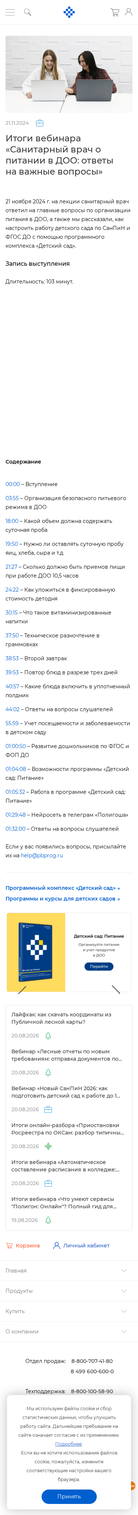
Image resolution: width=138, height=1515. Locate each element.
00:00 (13, 484)
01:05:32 (15, 792)
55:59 (12, 723)
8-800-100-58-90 (92, 1391)
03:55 (12, 498)
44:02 (13, 709)
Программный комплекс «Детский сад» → (63, 888)
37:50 (12, 635)
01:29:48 (16, 815)
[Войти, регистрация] (128, 12)
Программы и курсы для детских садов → (63, 898)
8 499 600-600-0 (92, 1371)
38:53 (12, 658)
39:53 (12, 672)
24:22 (12, 589)
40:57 (12, 686)
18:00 (12, 521)
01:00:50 (16, 746)
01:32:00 (15, 829)
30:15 (12, 612)
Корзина (28, 1245)
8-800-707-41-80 (92, 1361)
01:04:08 (16, 769)
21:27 (11, 567)
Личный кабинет (86, 1245)
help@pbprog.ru (42, 855)
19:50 (12, 544)
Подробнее (68, 1444)
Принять (69, 1496)
